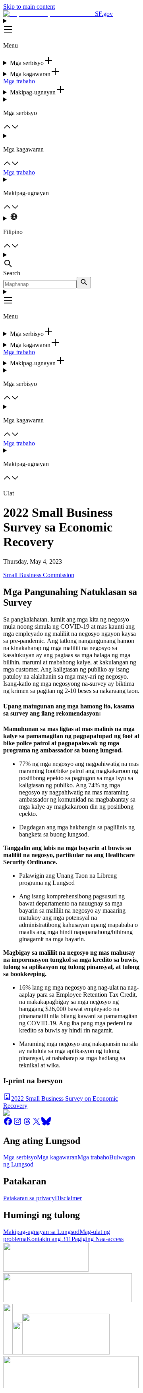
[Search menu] (71, 260)
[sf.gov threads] (27, 1124)
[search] (84, 282)
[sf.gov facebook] (8, 1124)
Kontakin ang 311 (49, 1239)
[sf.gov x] (36, 1124)
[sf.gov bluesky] (46, 1124)
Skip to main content (29, 6)
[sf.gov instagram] (17, 1124)
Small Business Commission (38, 575)
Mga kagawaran (57, 1157)
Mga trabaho (19, 81)
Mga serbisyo (20, 1157)
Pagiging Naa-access (98, 1239)
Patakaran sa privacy (29, 1198)
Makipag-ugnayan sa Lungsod (41, 1231)
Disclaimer (68, 1198)
